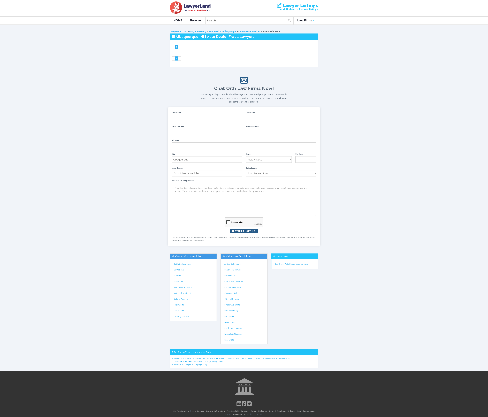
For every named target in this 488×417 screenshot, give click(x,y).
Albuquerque (229, 31)
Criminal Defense (231, 299)
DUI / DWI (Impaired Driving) (248, 358)
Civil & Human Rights (233, 287)
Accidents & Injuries (232, 264)
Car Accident (179, 270)
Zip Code (299, 154)
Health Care (229, 322)
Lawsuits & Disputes (233, 334)
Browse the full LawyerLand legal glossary (189, 364)
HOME (177, 20)
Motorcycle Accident (182, 293)
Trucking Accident (181, 316)
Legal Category (178, 168)
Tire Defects (179, 305)
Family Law (229, 316)
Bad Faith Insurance (182, 264)
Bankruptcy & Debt (232, 270)
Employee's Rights (232, 305)
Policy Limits (217, 361)
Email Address (178, 126)
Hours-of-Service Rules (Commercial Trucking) (191, 361)
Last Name (250, 112)
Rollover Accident (181, 299)
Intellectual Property (233, 328)
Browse (195, 20)
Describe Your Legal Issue (183, 180)
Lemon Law (178, 281)
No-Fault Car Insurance (181, 358)
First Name (176, 112)
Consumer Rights (231, 293)
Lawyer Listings (299, 5)
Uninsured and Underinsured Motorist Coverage (213, 358)
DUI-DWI (177, 275)
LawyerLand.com (178, 31)
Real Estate (229, 340)
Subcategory (251, 168)
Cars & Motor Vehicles (249, 31)
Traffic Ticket (179, 310)
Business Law (230, 275)
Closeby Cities (282, 256)
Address (175, 140)
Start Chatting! (245, 231)
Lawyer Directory (198, 31)
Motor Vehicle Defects (183, 287)
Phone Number (252, 126)
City (173, 154)
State (248, 154)
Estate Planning (231, 310)
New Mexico (215, 31)
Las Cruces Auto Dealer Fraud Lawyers (291, 264)
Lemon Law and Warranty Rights (276, 358)
